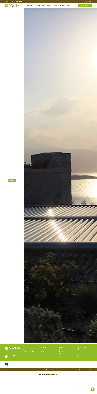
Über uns (79, 351)
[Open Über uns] (64, 5)
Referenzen (80, 349)
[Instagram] (14, 356)
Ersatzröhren (26, 357)
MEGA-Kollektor (45, 349)
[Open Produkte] (32, 5)
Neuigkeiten (80, 353)
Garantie (61, 351)
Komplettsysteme (27, 349)
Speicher (25, 353)
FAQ (60, 355)
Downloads (62, 357)
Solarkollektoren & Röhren (29, 351)
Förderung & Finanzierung (65, 349)
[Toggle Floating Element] (92, 389)
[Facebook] (6, 356)
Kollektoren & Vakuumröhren (48, 351)
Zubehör (25, 355)
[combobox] (6, 378)
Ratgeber (61, 353)
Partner (79, 355)
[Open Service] (45, 5)
